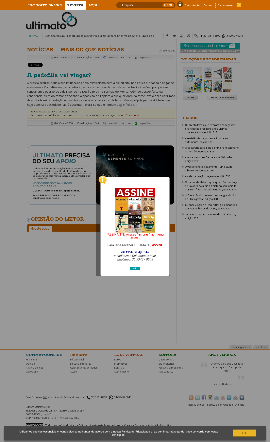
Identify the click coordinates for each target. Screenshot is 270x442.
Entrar (207, 5)
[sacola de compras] (239, 3)
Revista (75, 5)
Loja (93, 5)
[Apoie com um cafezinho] (180, 4)
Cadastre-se (225, 5)
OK (244, 433)
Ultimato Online (45, 5)
